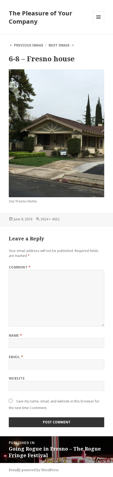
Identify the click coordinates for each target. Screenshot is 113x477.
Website (17, 378)
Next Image (59, 45)
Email (16, 357)
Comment (19, 267)
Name (15, 335)
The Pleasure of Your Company (40, 17)
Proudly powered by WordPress (34, 470)
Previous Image (28, 45)
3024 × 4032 (50, 219)
